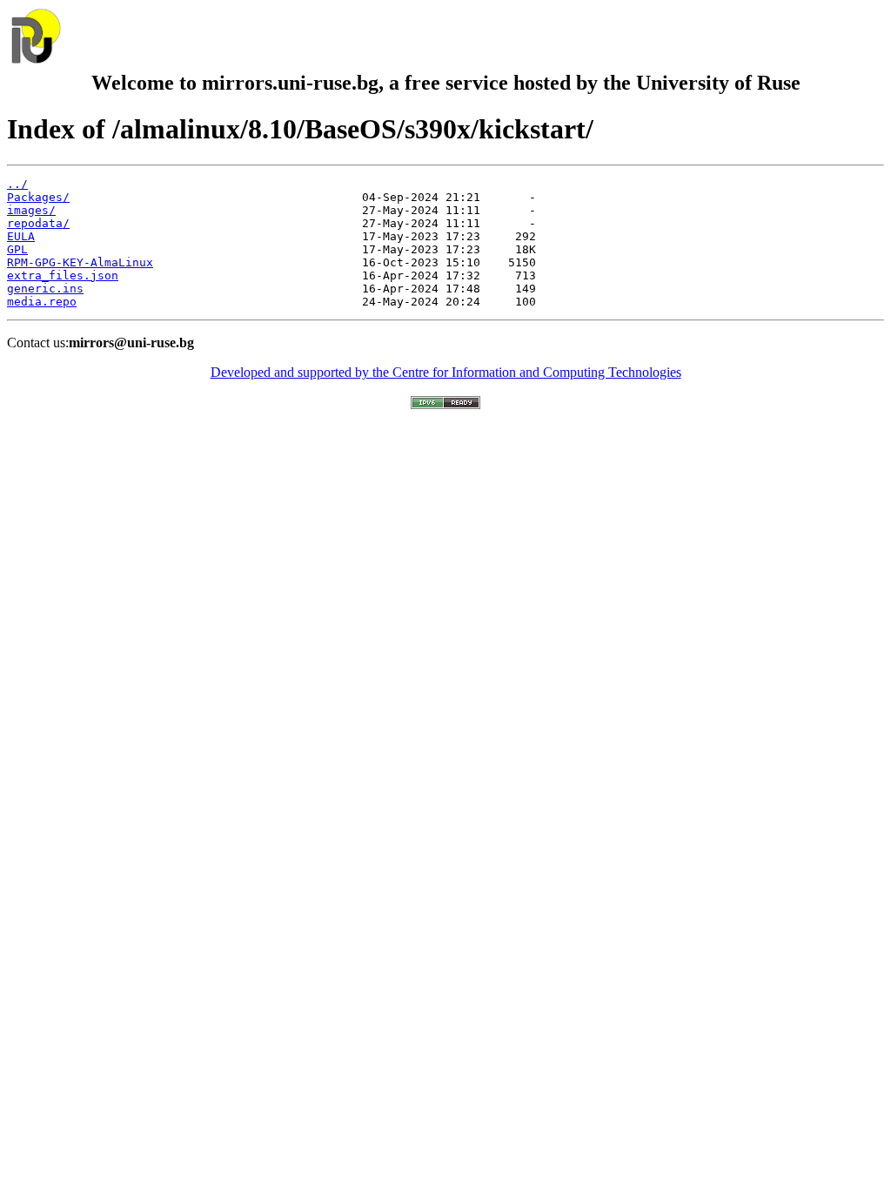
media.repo (42, 301)
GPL (17, 249)
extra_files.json (62, 275)
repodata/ (38, 223)
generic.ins (45, 288)
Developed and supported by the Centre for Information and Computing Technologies (446, 372)
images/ (31, 210)
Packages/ (38, 197)
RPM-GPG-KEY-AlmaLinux (80, 262)
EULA (21, 236)
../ (17, 184)
